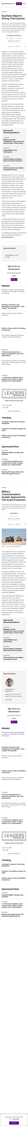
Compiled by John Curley (14, 35)
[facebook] (9, 46)
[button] (3, 4)
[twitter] (14, 46)
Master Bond (5, 405)
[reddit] (16, 46)
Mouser (4, 407)
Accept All (14, 1123)
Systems (4, 487)
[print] (25, 46)
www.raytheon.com (7, 237)
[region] (14, 1120)
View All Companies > (14, 411)
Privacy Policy (16, 1119)
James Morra (14, 513)
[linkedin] (11, 46)
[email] (19, 46)
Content (4, 11)
